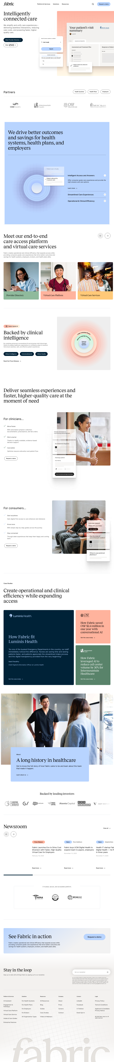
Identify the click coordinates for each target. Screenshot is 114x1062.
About (60, 1001)
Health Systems (79, 91)
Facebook (80, 1005)
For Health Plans (27, 1005)
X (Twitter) (80, 1009)
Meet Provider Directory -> (13, 40)
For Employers (26, 1009)
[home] (9, 4)
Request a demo (104, 4)
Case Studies (44, 1013)
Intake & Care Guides (10, 1018)
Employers (105, 91)
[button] (100, 236)
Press (60, 1005)
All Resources (44, 1001)
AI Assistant (7, 1001)
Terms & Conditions (101, 1005)
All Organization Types (29, 1016)
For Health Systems (28, 1001)
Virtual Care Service (10, 1014)
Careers (61, 1009)
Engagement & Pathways (8, 1005)
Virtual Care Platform (10, 1010)
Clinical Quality (41, 354)
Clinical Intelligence (11, 354)
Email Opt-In (81, 1013)
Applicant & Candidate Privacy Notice (102, 1009)
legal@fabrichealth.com (101, 983)
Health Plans (93, 91)
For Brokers (25, 1013)
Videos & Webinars (46, 1016)
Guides (42, 1009)
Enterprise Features (10, 1022)
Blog (41, 1005)
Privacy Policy (99, 1001)
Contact (61, 1013)
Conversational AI (27, 354)
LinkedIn (79, 1001)
